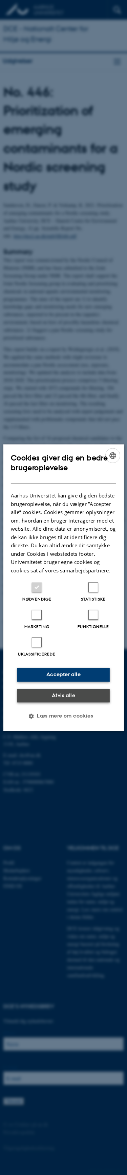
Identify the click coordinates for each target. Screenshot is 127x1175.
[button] (63, 716)
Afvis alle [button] (63, 695)
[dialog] (63, 587)
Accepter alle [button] (63, 674)
